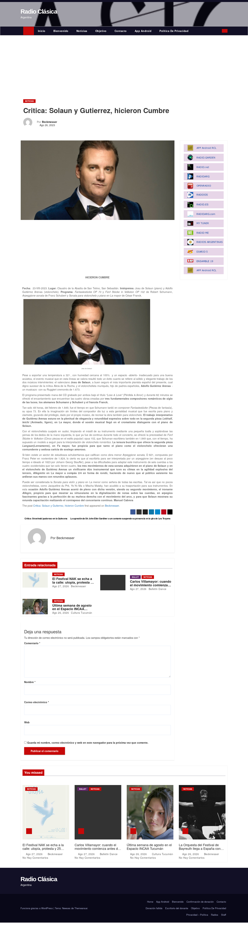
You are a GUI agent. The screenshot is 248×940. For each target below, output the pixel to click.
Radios (214, 914)
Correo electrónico (36, 702)
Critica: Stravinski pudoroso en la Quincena (45, 518)
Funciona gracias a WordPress (37, 908)
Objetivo (101, 31)
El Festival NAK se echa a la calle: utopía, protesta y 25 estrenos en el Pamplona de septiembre (43, 850)
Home (150, 901)
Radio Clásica (39, 11)
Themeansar (80, 908)
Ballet (135, 577)
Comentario (32, 643)
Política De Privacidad (173, 31)
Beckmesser (49, 122)
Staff (223, 914)
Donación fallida (154, 908)
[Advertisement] (124, 62)
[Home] (28, 31)
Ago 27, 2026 (60, 586)
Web (27, 722)
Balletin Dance (157, 589)
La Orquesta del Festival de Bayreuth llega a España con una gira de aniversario (200, 848)
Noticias (81, 31)
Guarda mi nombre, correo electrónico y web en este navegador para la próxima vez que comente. (87, 742)
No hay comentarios (35, 857)
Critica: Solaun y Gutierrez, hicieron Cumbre (58, 505)
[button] (220, 31)
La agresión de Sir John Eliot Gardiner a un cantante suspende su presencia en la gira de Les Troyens (120, 518)
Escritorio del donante (176, 908)
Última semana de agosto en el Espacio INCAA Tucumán (72, 609)
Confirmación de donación (200, 901)
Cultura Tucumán (81, 612)
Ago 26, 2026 (60, 612)
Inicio (41, 31)
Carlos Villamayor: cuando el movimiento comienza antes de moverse (150, 585)
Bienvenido (60, 31)
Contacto (121, 31)
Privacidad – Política (197, 914)
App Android (143, 31)
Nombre (29, 682)
